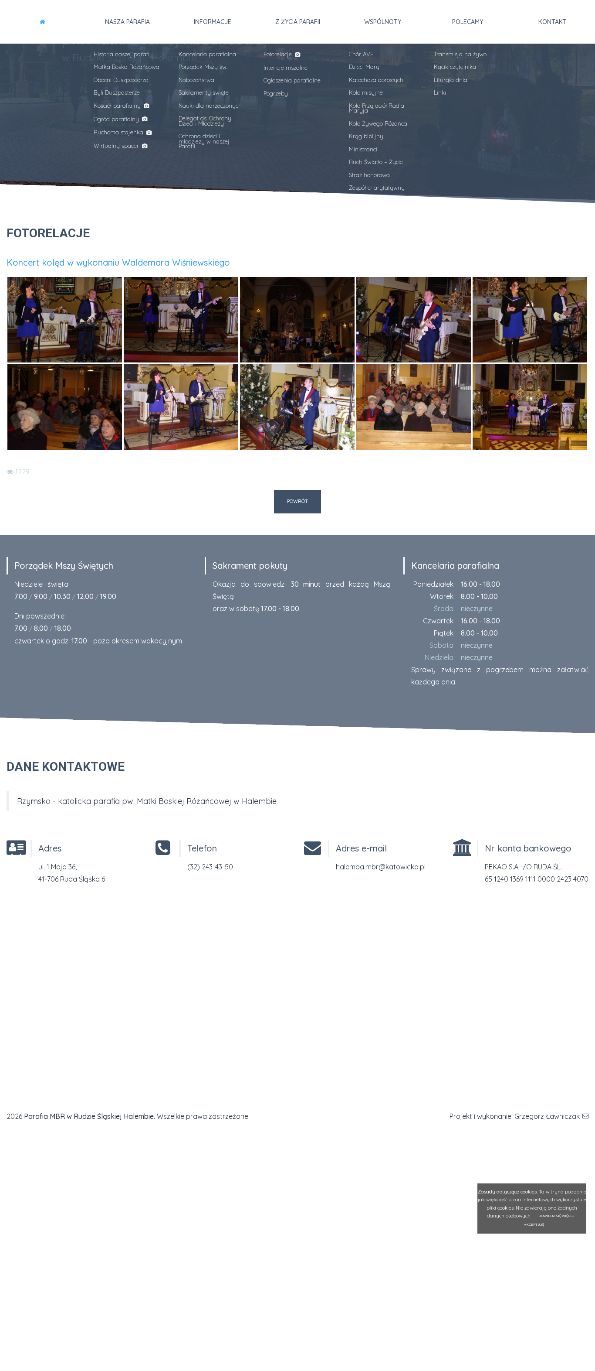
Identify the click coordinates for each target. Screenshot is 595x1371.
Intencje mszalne (286, 67)
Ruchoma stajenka (119, 132)
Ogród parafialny (117, 119)
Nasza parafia (127, 22)
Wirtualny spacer (117, 145)
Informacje (212, 22)
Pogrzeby (276, 93)
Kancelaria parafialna (207, 54)
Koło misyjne (366, 92)
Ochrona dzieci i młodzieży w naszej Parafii (204, 141)
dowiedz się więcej (556, 1216)
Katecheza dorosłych (376, 79)
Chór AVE (361, 54)
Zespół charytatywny (377, 187)
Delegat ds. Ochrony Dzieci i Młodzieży (205, 121)
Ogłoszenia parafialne (292, 80)
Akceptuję (534, 1225)
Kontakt (552, 22)
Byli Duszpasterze (117, 92)
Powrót (297, 501)
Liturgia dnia (450, 79)
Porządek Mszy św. (203, 66)
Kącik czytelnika (455, 66)
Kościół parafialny (118, 105)
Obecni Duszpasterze (121, 79)
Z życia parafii (297, 22)
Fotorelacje (279, 54)
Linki (440, 92)
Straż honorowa (369, 174)
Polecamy (467, 22)
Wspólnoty (382, 22)
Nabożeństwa (196, 79)
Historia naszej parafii (122, 54)
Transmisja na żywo (460, 54)
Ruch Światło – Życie (376, 161)
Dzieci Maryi (365, 66)
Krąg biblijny (366, 136)
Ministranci (363, 149)
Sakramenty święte (204, 92)
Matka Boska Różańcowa (126, 66)
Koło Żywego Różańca (378, 123)
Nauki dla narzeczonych (210, 105)
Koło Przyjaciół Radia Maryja (376, 108)
